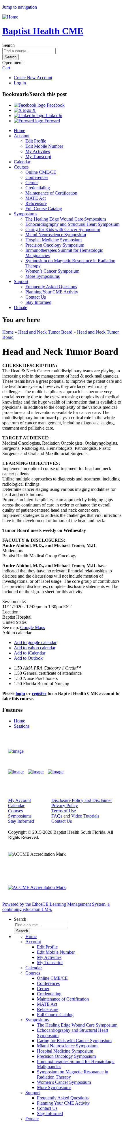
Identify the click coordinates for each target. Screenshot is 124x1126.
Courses (21, 166)
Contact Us (35, 297)
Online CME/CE (40, 172)
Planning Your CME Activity (51, 291)
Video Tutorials (85, 815)
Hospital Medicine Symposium (53, 239)
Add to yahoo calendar (34, 647)
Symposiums (25, 213)
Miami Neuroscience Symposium (55, 234)
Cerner (31, 182)
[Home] (10, 16)
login (20, 693)
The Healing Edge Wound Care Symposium (65, 219)
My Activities (37, 151)
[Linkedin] (55, 771)
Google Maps (32, 627)
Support (21, 281)
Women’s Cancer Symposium (52, 271)
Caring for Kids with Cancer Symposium (62, 229)
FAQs (56, 815)
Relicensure (36, 203)
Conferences (36, 177)
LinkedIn (53, 115)
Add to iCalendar (29, 652)
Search (8, 45)
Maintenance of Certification (51, 193)
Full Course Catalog (43, 208)
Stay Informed (38, 302)
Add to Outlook (28, 658)
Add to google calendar (35, 642)
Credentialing (37, 187)
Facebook (55, 105)
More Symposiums (42, 276)
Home (19, 130)
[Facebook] (16, 771)
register (39, 693)
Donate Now (99, 751)
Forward (51, 120)
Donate (20, 307)
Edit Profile (35, 140)
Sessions (21, 726)
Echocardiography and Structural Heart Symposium (72, 224)
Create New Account (33, 77)
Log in (20, 82)
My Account (19, 800)
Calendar (22, 161)
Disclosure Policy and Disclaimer (81, 800)
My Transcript (38, 156)
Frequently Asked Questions (51, 286)
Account (21, 135)
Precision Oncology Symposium (54, 245)
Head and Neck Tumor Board (45, 332)
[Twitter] (36, 771)
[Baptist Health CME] (16, 751)
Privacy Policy (64, 805)
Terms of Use (63, 810)
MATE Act (35, 198)
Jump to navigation (19, 7)
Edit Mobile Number (44, 146)
